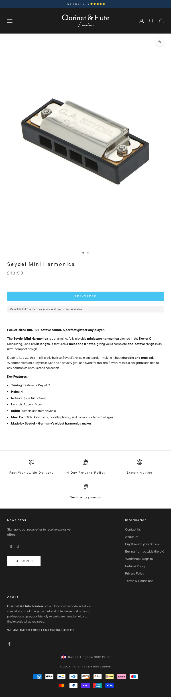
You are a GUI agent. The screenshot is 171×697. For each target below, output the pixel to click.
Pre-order (85, 296)
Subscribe (24, 561)
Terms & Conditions (139, 581)
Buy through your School (142, 544)
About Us (131, 537)
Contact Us (133, 529)
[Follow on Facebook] (9, 644)
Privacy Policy (134, 573)
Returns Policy (135, 566)
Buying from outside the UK (144, 551)
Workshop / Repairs (139, 559)
